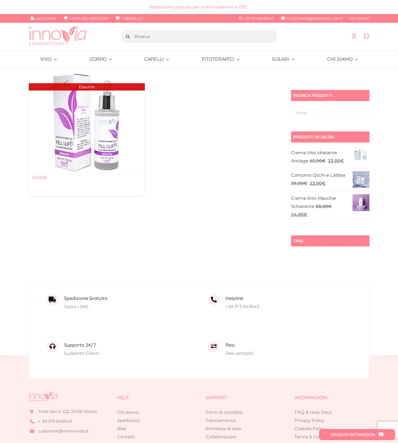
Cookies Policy (310, 428)
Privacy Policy (309, 420)
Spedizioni (128, 420)
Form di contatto (224, 412)
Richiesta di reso (223, 428)
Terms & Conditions (316, 436)
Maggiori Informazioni (353, 434)
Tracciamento (220, 420)
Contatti (126, 436)
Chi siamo (128, 412)
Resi (121, 428)
